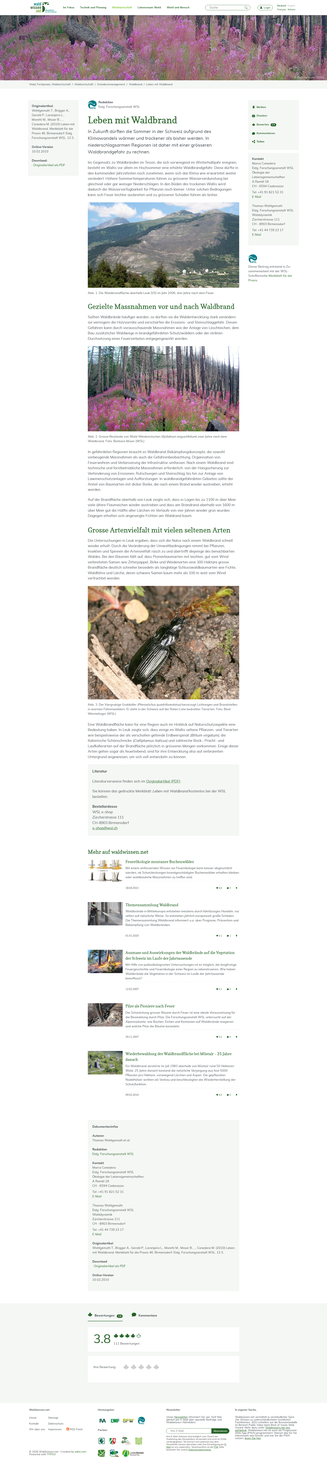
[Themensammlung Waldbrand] (105, 923)
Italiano (291, 9)
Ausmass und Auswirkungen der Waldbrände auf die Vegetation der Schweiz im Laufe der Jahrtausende (180, 955)
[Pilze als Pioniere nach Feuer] (105, 1024)
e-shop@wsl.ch (105, 828)
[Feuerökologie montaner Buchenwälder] (105, 877)
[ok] (141, 1367)
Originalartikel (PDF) (163, 781)
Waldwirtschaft (122, 7)
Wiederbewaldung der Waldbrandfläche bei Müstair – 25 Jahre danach (178, 1057)
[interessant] (149, 1367)
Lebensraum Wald (149, 7)
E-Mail (256, 196)
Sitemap (53, 1418)
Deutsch (281, 6)
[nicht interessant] (126, 1367)
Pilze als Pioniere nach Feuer (150, 1006)
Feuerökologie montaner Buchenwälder (159, 861)
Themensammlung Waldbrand (151, 905)
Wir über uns (37, 1429)
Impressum (55, 1429)
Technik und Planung (93, 7)
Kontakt (34, 1423)
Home (33, 1418)
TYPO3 (51, 1454)
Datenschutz (55, 1423)
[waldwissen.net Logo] (43, 7)
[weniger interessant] (133, 1367)
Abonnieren (220, 1430)
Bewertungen (107, 1315)
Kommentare (147, 1315)
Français (281, 9)
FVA (216, 1447)
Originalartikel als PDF (49, 165)
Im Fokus (68, 7)
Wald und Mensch (178, 7)
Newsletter (181, 1417)
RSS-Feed (75, 1429)
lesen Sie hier (253, 1438)
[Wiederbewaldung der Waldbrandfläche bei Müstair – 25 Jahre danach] (105, 1077)
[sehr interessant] (156, 1367)
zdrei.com (80, 1451)
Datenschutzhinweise (199, 1450)
